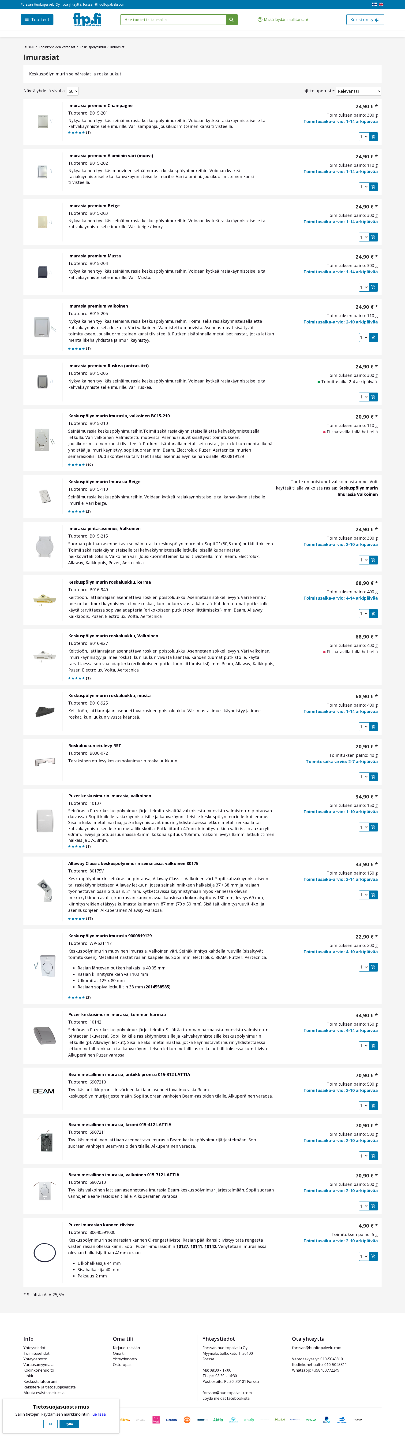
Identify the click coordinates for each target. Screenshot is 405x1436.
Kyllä (69, 1424)
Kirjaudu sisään (126, 1347)
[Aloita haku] (232, 19)
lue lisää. (98, 1414)
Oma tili (119, 1353)
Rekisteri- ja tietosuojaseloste (49, 1387)
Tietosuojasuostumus (61, 1406)
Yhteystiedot (34, 1347)
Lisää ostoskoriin (373, 136)
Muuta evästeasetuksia (43, 1392)
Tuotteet (40, 19)
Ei (50, 1424)
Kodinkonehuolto (38, 1370)
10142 (210, 1246)
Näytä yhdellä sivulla (44, 90)
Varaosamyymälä (38, 1364)
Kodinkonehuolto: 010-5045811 (319, 1364)
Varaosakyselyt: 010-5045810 (317, 1359)
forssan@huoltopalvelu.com (104, 4)
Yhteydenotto (35, 1359)
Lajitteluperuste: (318, 90)
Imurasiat (41, 57)
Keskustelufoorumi (40, 1381)
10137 (182, 1246)
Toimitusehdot (36, 1353)
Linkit (28, 1375)
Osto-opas (122, 1364)
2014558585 (157, 987)
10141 (196, 1246)
